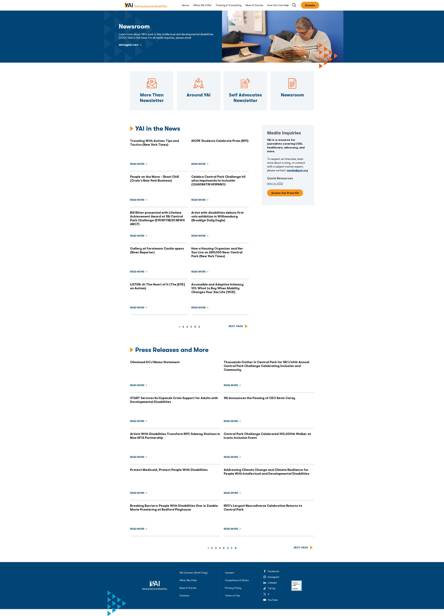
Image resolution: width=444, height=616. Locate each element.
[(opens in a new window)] (296, 585)
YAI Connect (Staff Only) (194, 572)
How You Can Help (278, 5)
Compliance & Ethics (237, 580)
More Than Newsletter (151, 73)
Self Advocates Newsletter (245, 73)
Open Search (294, 5)
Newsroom (292, 73)
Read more (137, 163)
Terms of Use (232, 595)
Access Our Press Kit (285, 193)
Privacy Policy (233, 588)
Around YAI (198, 73)
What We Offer (202, 5)
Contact (184, 595)
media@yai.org (129, 45)
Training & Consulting (228, 5)
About (185, 5)
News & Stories (254, 5)
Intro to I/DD (275, 183)
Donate (310, 5)
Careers (229, 572)
